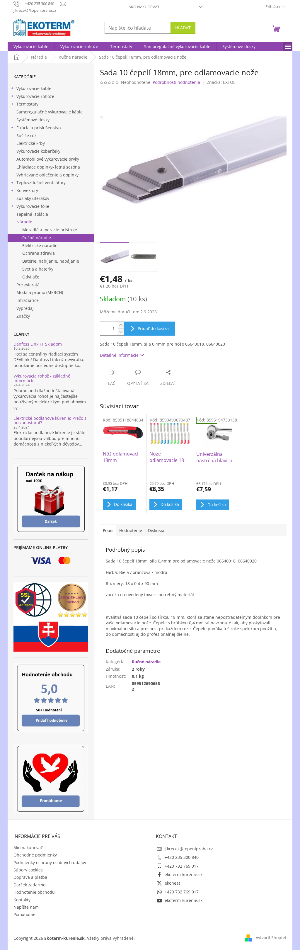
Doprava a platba (30, 877)
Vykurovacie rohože (35, 96)
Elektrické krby (30, 143)
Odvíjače (30, 277)
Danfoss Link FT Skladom (37, 344)
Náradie (24, 222)
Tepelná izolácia (32, 214)
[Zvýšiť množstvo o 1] (121, 325)
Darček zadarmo (29, 885)
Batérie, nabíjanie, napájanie (50, 261)
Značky (23, 316)
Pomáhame (24, 914)
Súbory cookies (28, 870)
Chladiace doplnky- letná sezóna (48, 167)
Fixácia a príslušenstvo (38, 127)
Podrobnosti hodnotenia (176, 82)
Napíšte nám (26, 907)
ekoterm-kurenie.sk (183, 874)
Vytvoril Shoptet (271, 937)
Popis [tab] (108, 530)
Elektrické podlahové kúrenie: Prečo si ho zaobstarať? (50, 420)
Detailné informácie (119, 355)
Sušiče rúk (26, 135)
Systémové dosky (33, 120)
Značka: (221, 82)
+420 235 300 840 (182, 857)
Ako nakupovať (144, 6)
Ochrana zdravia (38, 253)
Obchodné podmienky (35, 855)
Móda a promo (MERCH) (39, 292)
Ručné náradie (36, 237)
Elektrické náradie (39, 245)
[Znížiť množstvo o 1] (121, 332)
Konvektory (27, 190)
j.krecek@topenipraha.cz (189, 849)
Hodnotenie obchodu (34, 892)
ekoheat (172, 883)
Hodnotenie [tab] (130, 530)
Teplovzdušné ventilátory (41, 182)
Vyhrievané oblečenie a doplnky (47, 175)
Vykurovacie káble (33, 88)
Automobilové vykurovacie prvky (47, 159)
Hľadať (183, 27)
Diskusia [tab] (156, 530)
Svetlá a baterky (37, 269)
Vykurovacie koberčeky (38, 151)
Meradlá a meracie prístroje (49, 229)
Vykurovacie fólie (32, 206)
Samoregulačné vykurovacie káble (49, 112)
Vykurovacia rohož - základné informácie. (41, 378)
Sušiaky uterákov (32, 198)
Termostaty (27, 104)
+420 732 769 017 (182, 866)
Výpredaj (25, 308)
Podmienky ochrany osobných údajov (49, 862)
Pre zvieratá (28, 285)
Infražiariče (27, 300)
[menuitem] (31, 46)
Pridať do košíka (153, 328)
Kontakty (21, 900)
